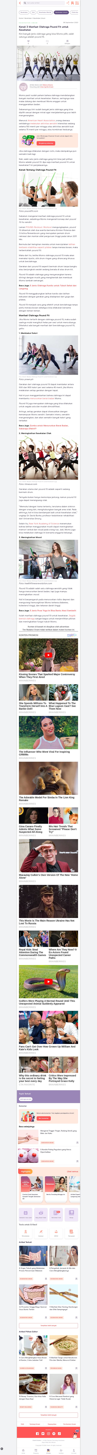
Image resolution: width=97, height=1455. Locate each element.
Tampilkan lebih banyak (48, 1325)
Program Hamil (56, 1368)
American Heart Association (41, 121)
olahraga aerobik (25, 1099)
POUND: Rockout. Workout (39, 227)
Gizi (33, 12)
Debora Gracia (48, 85)
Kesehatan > (29, 18)
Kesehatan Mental (45, 12)
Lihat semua (72, 1172)
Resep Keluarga (25, 1407)
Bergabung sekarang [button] (46, 143)
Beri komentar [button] (44, 1118)
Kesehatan (24, 12)
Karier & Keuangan (27, 1368)
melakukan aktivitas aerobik (43, 124)
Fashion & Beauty (57, 1407)
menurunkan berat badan (42, 398)
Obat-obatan (76, 12)
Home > (21, 18)
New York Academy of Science (44, 524)
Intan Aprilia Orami (46, 87)
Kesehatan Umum (61, 12)
